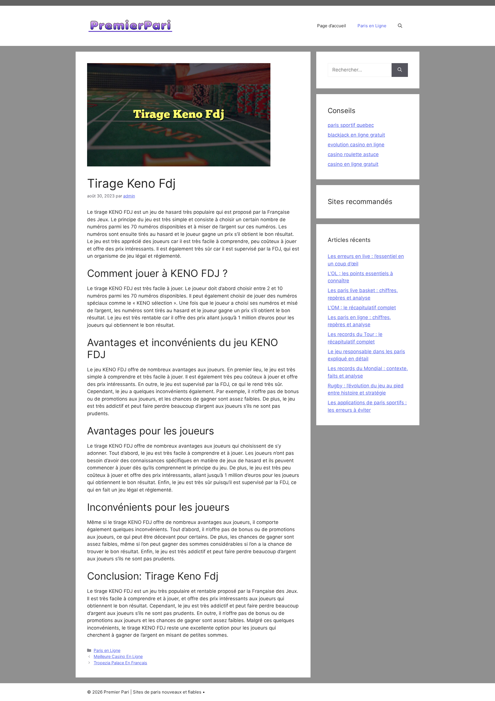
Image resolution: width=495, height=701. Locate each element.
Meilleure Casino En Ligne (118, 656)
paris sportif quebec (351, 125)
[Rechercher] (400, 70)
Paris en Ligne (372, 25)
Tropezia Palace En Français (120, 662)
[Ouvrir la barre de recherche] (400, 25)
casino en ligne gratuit (353, 164)
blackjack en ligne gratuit (356, 135)
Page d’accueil (331, 25)
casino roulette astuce (353, 154)
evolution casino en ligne (356, 144)
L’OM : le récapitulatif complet (362, 307)
